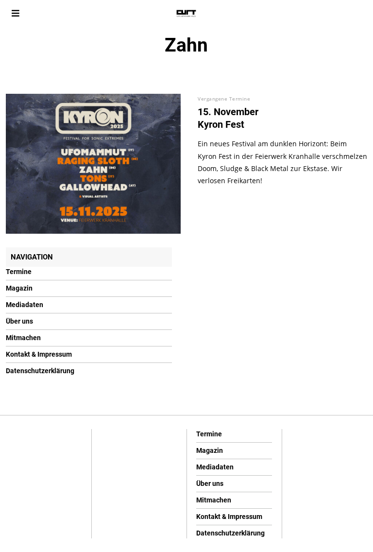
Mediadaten (24, 305)
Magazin (19, 288)
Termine (19, 272)
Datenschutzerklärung (40, 371)
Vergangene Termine (224, 98)
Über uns (19, 321)
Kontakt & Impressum (39, 354)
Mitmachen (23, 338)
